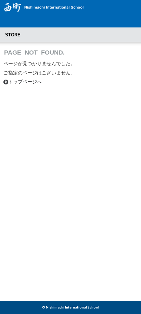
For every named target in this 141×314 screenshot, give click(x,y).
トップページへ (22, 81)
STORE (13, 34)
